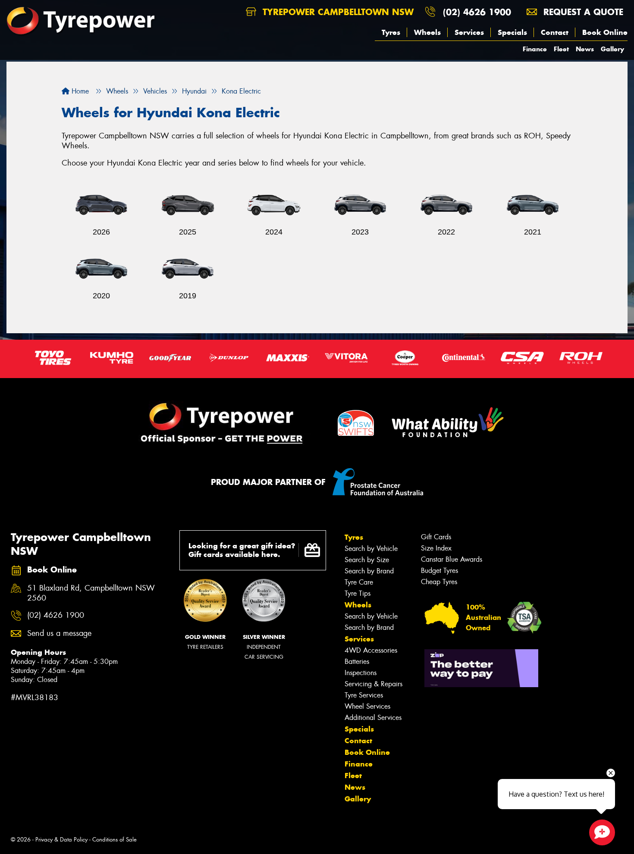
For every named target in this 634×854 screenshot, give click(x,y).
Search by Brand (369, 571)
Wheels (427, 32)
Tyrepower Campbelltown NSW (337, 11)
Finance (535, 49)
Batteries (357, 661)
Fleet (561, 49)
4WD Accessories (371, 650)
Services (469, 32)
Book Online (605, 32)
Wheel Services (367, 706)
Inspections (361, 672)
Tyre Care (359, 582)
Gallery (612, 49)
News (585, 49)
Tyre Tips (357, 593)
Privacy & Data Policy (61, 839)
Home (79, 91)
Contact (554, 32)
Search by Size (367, 559)
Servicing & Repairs (373, 683)
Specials (512, 32)
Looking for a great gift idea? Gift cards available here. (241, 550)
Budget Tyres (439, 570)
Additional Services (373, 717)
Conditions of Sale (114, 839)
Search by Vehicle (371, 548)
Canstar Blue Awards (451, 559)
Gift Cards (436, 536)
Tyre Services (364, 695)
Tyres (391, 32)
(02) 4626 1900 (477, 11)
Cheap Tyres (439, 581)
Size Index (436, 548)
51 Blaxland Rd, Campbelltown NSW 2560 (91, 593)
